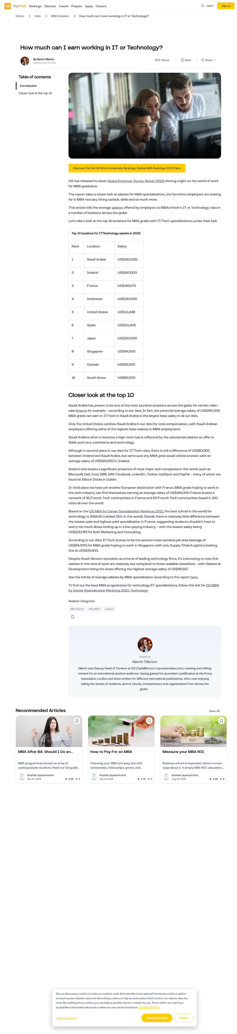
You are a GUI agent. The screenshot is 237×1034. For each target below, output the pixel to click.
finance (81, 411)
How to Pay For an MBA (111, 751)
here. (194, 577)
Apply (89, 6)
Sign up (226, 5)
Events (63, 6)
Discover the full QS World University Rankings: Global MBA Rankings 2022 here (127, 168)
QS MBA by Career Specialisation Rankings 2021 (126, 511)
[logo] (15, 6)
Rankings (35, 6)
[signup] (182, 60)
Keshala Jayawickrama (40, 775)
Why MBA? (94, 608)
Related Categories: (82, 601)
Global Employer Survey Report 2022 (136, 181)
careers (109, 608)
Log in (209, 5)
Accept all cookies (157, 1018)
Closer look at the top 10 (35, 93)
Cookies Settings (67, 1018)
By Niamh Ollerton (43, 59)
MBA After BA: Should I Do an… (45, 751)
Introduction (28, 86)
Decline (183, 1018)
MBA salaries (77, 608)
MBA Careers (60, 16)
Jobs (37, 16)
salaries (117, 208)
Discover (50, 6)
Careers (101, 6)
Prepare (76, 6)
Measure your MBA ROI (183, 751)
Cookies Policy (149, 1007)
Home (20, 16)
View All (214, 711)
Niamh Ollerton (144, 661)
